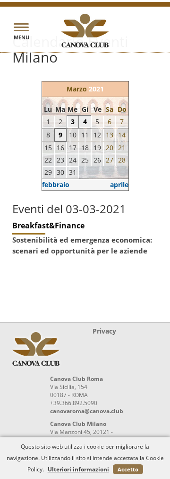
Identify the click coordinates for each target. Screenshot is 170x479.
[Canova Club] (85, 30)
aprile (119, 184)
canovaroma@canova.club (86, 411)
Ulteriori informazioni (78, 469)
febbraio (55, 184)
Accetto (128, 469)
